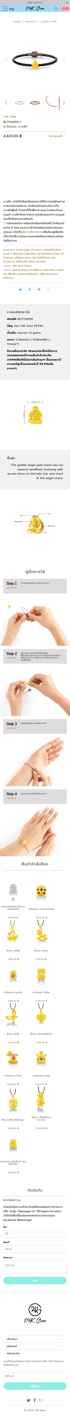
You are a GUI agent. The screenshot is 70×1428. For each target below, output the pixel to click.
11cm (8, 165)
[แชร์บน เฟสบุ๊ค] (30, 290)
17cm (42, 165)
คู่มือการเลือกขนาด (31, 232)
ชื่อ (5, 1227)
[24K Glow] (35, 8)
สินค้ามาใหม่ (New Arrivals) (31, 261)
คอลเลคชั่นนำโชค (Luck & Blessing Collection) (32, 252)
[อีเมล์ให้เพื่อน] (48, 290)
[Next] (63, 59)
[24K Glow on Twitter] (28, 1400)
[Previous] (6, 59)
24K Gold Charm (21, 266)
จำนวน (6, 175)
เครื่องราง (8, 278)
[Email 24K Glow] (41, 1400)
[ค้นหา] (57, 8)
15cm (30, 165)
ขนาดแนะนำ (56, 136)
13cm (19, 165)
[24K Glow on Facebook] (34, 1400)
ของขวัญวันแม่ (20, 270)
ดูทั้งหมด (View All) (25, 257)
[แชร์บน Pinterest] (39, 290)
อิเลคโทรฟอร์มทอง (28, 274)
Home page (23, 250)
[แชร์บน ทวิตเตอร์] (20, 290)
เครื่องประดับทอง (49, 274)
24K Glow (9, 117)
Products (36, 250)
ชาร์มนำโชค (49, 270)
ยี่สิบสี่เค (12, 274)
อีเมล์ (7, 1242)
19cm (53, 165)
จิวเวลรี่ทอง (35, 270)
